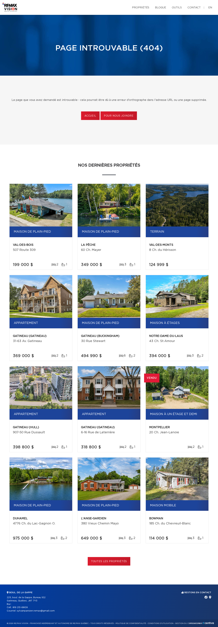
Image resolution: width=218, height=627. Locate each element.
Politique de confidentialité (131, 623)
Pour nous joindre (119, 116)
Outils (177, 7)
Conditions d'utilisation (160, 623)
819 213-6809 (20, 607)
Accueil (90, 116)
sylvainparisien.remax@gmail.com (36, 611)
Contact (194, 7)
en (210, 7)
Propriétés (140, 7)
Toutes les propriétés (109, 561)
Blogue (160, 7)
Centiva (208, 623)
